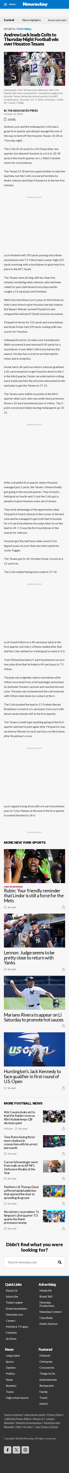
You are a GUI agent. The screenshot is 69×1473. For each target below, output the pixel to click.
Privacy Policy (54, 1414)
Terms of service (13, 1414)
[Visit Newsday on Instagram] (25, 1450)
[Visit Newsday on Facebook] (7, 1450)
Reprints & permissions (29, 1422)
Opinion (11, 1367)
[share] (63, 907)
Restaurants (46, 1385)
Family (43, 1391)
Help (18, 1426)
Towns (10, 1391)
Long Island (13, 1355)
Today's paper (14, 1302)
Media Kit (45, 1290)
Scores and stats (57, 20)
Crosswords (46, 1367)
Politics (10, 1373)
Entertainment (48, 1379)
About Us (12, 1290)
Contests (11, 1332)
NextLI (43, 1403)
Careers (10, 1320)
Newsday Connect (50, 1311)
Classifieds (46, 1317)
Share (12, 119)
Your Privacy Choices (46, 1426)
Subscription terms (34, 1414)
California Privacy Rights (17, 1418)
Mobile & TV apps (17, 1326)
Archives (11, 1338)
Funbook (44, 1355)
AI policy (28, 1426)
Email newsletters (16, 1308)
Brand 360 (45, 1296)
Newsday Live (14, 1314)
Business (11, 1385)
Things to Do (47, 1373)
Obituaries (46, 1361)
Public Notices (48, 1323)
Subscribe (12, 1296)
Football (9, 20)
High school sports (17, 1397)
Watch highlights (31, 20)
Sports (9, 28)
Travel (43, 1397)
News (9, 1379)
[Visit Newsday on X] (16, 1450)
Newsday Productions (46, 1304)
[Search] (59, 1262)
